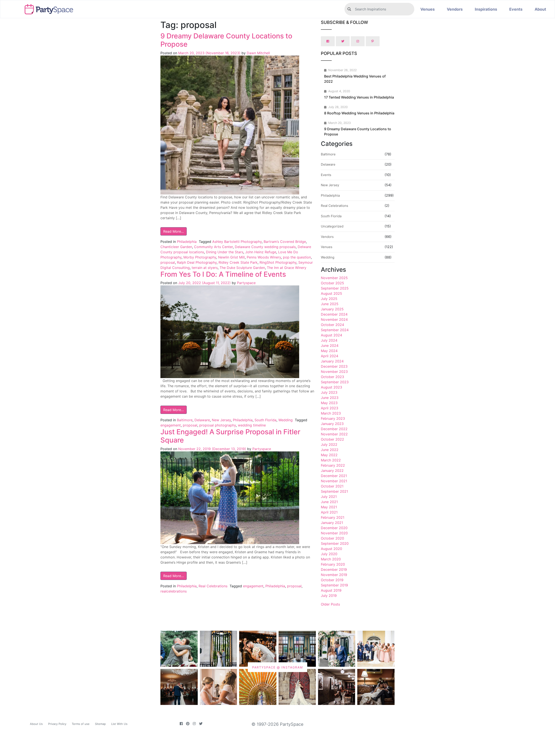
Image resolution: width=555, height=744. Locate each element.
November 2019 (334, 575)
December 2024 (334, 314)
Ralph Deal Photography (197, 262)
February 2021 (332, 517)
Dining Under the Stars (224, 252)
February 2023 (333, 418)
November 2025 (334, 278)
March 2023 (331, 413)
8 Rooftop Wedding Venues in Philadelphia (359, 113)
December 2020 (334, 528)
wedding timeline (252, 425)
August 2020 (331, 548)
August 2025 (331, 293)
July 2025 (329, 298)
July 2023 (329, 392)
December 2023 (334, 366)
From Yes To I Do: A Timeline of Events (223, 274)
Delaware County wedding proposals (265, 247)
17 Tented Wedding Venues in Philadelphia (359, 97)
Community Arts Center (213, 247)
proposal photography (217, 425)
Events (515, 9)
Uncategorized (332, 226)
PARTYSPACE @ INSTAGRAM (277, 667)
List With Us (119, 724)
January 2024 (332, 361)
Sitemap (100, 724)
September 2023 (335, 382)
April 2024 (329, 356)
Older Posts (330, 604)
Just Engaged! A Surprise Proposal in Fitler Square (230, 436)
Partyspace (246, 283)
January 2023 (332, 423)
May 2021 (329, 507)
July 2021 (329, 496)
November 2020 (334, 533)
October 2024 (332, 325)
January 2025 (332, 309)
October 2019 (332, 580)
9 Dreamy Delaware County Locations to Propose (226, 40)
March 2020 (331, 559)
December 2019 (334, 569)
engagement (170, 425)
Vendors (455, 9)
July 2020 (329, 554)
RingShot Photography (278, 262)
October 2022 (332, 439)
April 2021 (329, 512)
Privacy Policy (57, 724)
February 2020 (333, 564)
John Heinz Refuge (260, 252)
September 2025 (335, 288)
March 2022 (331, 460)
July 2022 (329, 444)
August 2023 (331, 387)
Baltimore (185, 420)
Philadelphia (187, 241)
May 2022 (329, 455)
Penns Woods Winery (264, 257)
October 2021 (332, 486)
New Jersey (221, 420)
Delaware (202, 420)
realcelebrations (173, 591)
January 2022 (332, 470)
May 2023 (329, 403)
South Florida (265, 420)
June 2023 (329, 397)
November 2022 (334, 434)
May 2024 (329, 351)
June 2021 (329, 502)
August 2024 (331, 335)
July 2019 (329, 595)
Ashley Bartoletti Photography (237, 241)
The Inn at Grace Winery (286, 267)
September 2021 (334, 491)
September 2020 (335, 543)
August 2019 (331, 590)
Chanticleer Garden (176, 247)
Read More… (173, 231)
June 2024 (329, 345)
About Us (36, 724)
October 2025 (332, 283)
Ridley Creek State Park (238, 262)
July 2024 (329, 340)
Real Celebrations (213, 586)
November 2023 (334, 371)
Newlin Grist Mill (231, 257)
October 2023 (332, 377)
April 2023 (329, 408)
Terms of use (81, 724)
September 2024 (335, 330)
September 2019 (334, 585)
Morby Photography (199, 257)
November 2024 (334, 319)
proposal (167, 262)
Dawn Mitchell (258, 53)
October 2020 (332, 538)
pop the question (297, 257)
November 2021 (334, 481)
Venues (427, 9)
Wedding (285, 420)
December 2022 (334, 429)
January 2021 (332, 522)
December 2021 (334, 476)
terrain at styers (205, 267)
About (540, 9)
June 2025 (329, 304)
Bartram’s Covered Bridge (285, 241)
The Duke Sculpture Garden (242, 267)
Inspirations (486, 9)
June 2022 (329, 450)
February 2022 (333, 465)
